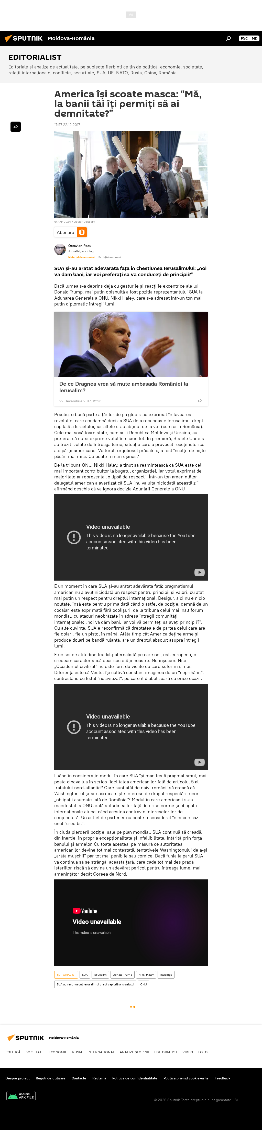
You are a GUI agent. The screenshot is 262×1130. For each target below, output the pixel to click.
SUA (85, 974)
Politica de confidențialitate (134, 1078)
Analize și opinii (134, 1052)
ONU (143, 984)
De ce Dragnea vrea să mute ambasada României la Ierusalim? (123, 387)
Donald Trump (122, 974)
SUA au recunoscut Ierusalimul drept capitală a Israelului (95, 984)
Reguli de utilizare (51, 1078)
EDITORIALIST (66, 974)
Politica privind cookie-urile (186, 1078)
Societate (34, 1052)
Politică (12, 1052)
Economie (58, 1052)
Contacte (79, 1078)
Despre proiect (17, 1078)
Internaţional (101, 1052)
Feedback (222, 1078)
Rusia (77, 1052)
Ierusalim (100, 974)
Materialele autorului (81, 257)
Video (187, 1052)
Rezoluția (166, 974)
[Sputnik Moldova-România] (25, 42)
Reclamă (99, 1078)
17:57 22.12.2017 (67, 124)
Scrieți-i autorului (110, 257)
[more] (200, 400)
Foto (203, 1052)
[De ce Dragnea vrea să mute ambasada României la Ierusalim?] (131, 344)
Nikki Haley (146, 974)
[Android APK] (21, 1096)
